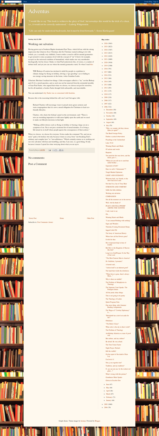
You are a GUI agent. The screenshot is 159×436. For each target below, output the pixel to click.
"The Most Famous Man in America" (118, 258)
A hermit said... (111, 264)
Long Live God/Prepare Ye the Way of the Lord (117, 254)
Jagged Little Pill (111, 230)
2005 (106, 404)
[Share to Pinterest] (62, 150)
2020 (106, 62)
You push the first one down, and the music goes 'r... (118, 156)
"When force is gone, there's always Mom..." (117, 275)
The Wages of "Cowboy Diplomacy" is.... (118, 311)
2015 (106, 78)
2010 (106, 94)
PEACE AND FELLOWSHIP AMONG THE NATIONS (115, 207)
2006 (106, 107)
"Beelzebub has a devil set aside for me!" (117, 316)
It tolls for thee (110, 239)
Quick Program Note (112, 302)
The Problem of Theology (114, 330)
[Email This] (53, 150)
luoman (83, 421)
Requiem (109, 152)
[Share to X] (58, 150)
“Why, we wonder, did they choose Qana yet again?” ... (117, 129)
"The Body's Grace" (112, 324)
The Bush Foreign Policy (114, 133)
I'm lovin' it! (110, 359)
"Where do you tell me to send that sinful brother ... (117, 162)
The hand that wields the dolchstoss (117, 271)
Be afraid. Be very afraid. (114, 341)
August (108, 122)
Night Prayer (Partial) (113, 348)
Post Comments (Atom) (45, 222)
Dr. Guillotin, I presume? (114, 261)
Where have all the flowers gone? (117, 236)
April (108, 391)
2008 (106, 100)
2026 (106, 43)
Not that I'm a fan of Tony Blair (116, 184)
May (108, 387)
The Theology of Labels (114, 299)
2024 (106, 50)
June (108, 384)
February (109, 397)
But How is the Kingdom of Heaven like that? (117, 249)
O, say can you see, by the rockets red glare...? (118, 370)
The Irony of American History (116, 233)
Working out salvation (113, 193)
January (109, 400)
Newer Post (32, 218)
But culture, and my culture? (115, 338)
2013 (106, 84)
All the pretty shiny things (114, 292)
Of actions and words (113, 149)
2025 (106, 46)
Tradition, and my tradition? (115, 366)
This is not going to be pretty (115, 296)
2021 (106, 59)
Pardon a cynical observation (115, 136)
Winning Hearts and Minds (114, 146)
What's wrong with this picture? (116, 374)
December (109, 109)
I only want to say (112, 211)
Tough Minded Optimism (114, 172)
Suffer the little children (113, 190)
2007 (106, 104)
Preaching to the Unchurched (115, 140)
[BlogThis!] (56, 150)
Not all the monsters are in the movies (118, 199)
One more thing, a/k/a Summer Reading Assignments (116, 306)
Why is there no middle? (114, 279)
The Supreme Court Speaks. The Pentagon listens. (116, 288)
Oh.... (108, 214)
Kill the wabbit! (111, 351)
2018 (106, 69)
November (109, 113)
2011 (106, 91)
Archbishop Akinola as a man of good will (118, 334)
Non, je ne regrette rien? (114, 362)
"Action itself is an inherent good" (117, 267)
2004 (106, 407)
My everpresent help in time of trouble (116, 244)
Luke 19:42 (109, 143)
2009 (106, 97)
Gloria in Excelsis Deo (113, 380)
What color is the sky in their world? (118, 327)
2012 (106, 88)
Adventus (38, 11)
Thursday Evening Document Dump (118, 227)
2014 (106, 81)
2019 (106, 65)
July (107, 125)
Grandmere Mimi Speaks (114, 377)
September (110, 119)
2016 (106, 75)
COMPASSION (111, 196)
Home (62, 218)
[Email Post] (49, 150)
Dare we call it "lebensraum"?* (116, 169)
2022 (106, 56)
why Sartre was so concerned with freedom (59, 93)
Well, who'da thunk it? (113, 202)
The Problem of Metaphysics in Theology (116, 283)
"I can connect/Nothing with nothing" (118, 220)
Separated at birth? (112, 166)
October (109, 116)
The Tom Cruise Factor (113, 345)
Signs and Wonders (112, 224)
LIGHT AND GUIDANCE (114, 175)
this (91, 64)
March (108, 394)
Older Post (90, 218)
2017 (106, 72)
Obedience (109, 321)
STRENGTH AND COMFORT (116, 187)
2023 (106, 53)
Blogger (97, 421)
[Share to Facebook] (60, 150)
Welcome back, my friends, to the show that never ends (117, 179)
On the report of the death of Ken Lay (117, 355)
